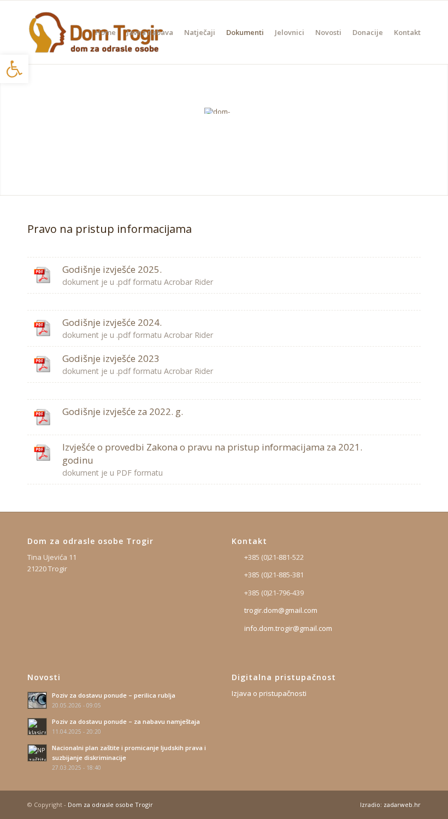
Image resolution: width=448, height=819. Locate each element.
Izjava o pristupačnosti (269, 693)
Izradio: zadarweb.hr (390, 804)
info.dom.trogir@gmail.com (288, 628)
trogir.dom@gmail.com (280, 610)
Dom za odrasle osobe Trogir (110, 804)
